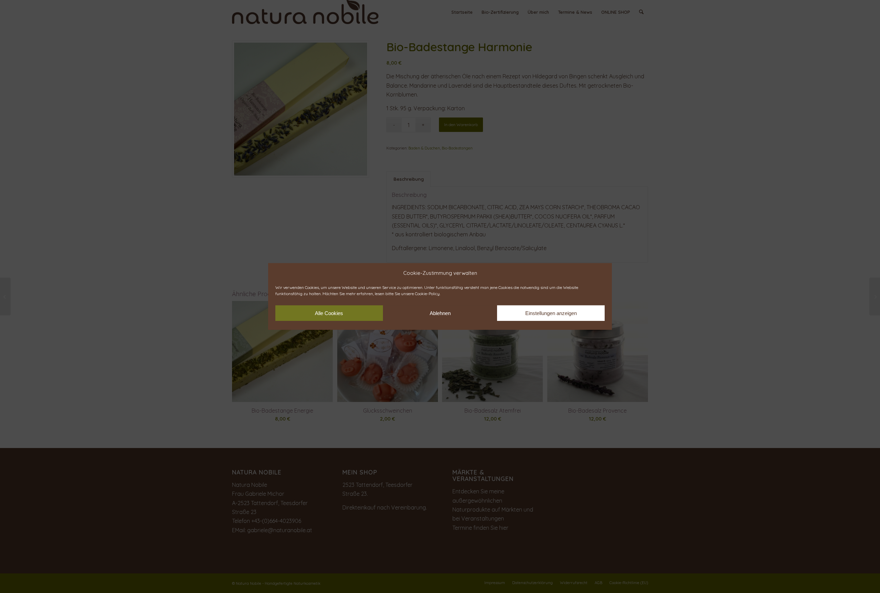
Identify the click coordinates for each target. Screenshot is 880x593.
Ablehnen (440, 313)
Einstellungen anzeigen (551, 313)
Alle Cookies (329, 313)
